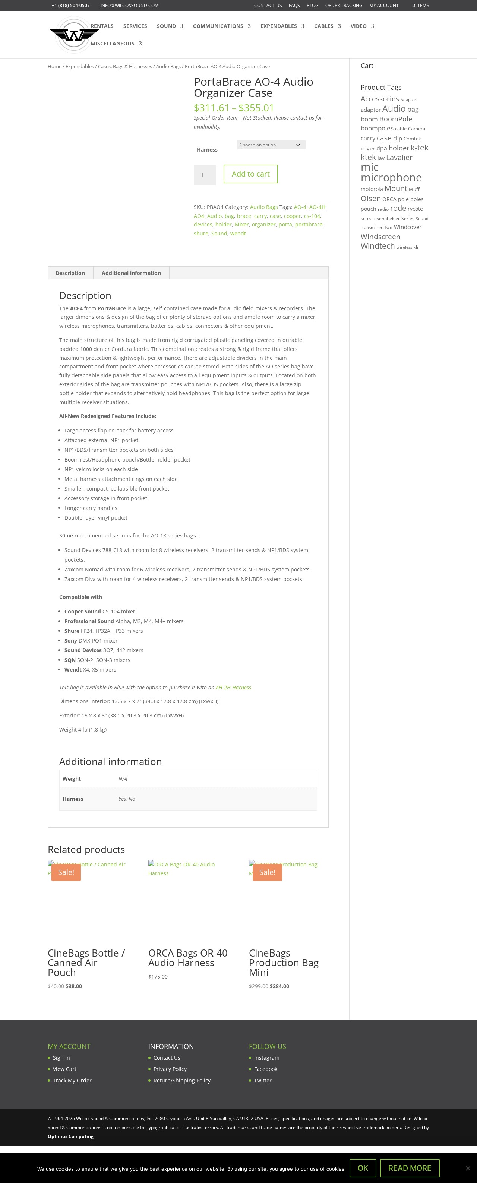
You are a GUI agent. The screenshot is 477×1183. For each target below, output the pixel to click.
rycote (415, 208)
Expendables (278, 26)
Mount (396, 188)
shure (201, 233)
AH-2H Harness (233, 687)
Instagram (266, 1057)
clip (397, 138)
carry (260, 215)
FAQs (294, 6)
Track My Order (72, 1080)
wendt (238, 233)
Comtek (412, 139)
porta (285, 224)
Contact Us (268, 6)
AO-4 (300, 206)
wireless (404, 247)
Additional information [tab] (131, 272)
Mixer (242, 224)
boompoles (377, 128)
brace (244, 215)
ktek (368, 157)
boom (369, 119)
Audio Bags (168, 66)
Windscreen (381, 236)
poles (417, 199)
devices (203, 224)
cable (401, 128)
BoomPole (395, 118)
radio (383, 209)
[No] (467, 1168)
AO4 (199, 215)
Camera (416, 128)
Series (407, 218)
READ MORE (410, 1168)
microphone (391, 177)
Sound (166, 26)
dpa (381, 148)
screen (368, 218)
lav (381, 158)
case (275, 215)
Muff (414, 189)
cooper (292, 215)
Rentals (102, 26)
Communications (218, 26)
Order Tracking (344, 6)
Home (54, 66)
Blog (313, 6)
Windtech (378, 246)
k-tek (420, 147)
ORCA (389, 199)
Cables (324, 26)
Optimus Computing (71, 1136)
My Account (384, 6)
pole (403, 199)
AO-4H (317, 206)
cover (368, 148)
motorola (372, 189)
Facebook (265, 1068)
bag (229, 215)
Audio (214, 215)
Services (135, 26)
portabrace (309, 224)
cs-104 (312, 215)
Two (388, 227)
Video (359, 26)
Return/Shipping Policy (182, 1080)
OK (363, 1168)
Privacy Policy (170, 1068)
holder (223, 224)
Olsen (371, 198)
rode (398, 208)
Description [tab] (70, 272)
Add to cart (251, 174)
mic (370, 166)
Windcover (407, 227)
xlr (416, 247)
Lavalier (399, 157)
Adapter (408, 99)
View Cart (64, 1068)
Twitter (263, 1080)
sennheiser (388, 218)
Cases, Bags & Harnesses (125, 66)
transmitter (372, 227)
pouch (368, 208)
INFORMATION (171, 1046)
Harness (207, 149)
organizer (264, 224)
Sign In (61, 1057)
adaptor (371, 109)
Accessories (380, 98)
